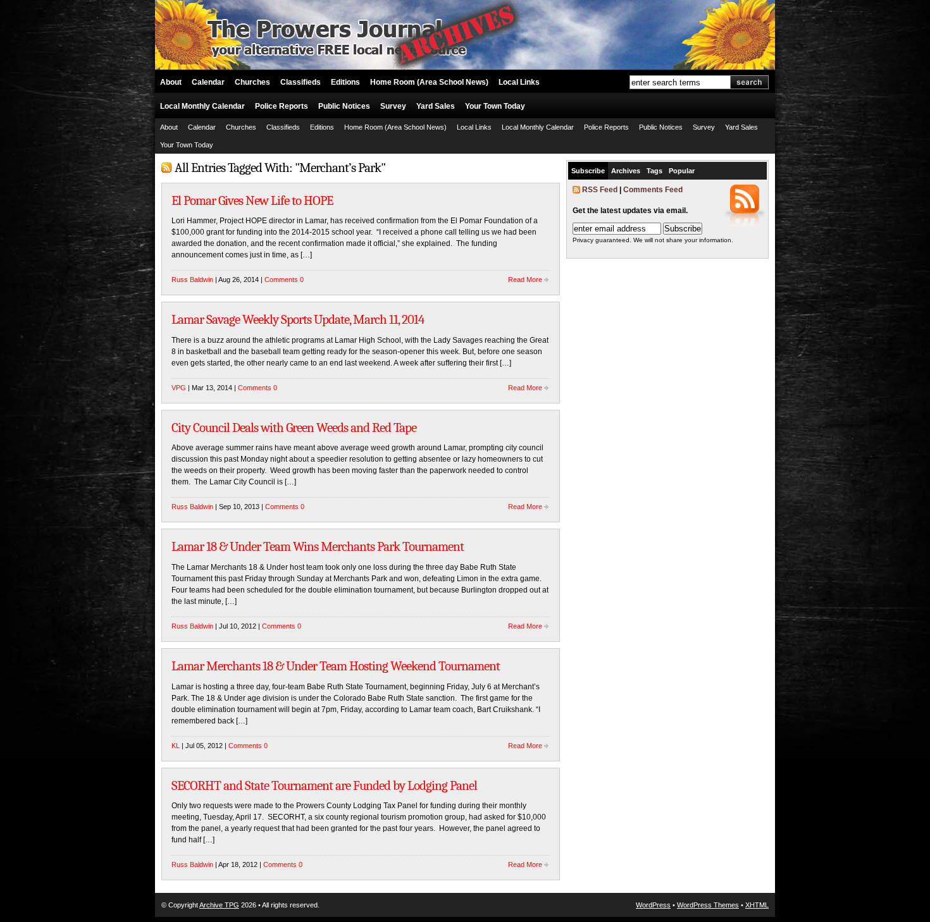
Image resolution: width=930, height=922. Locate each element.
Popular (682, 171)
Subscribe (588, 171)
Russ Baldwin (192, 279)
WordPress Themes (708, 905)
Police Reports (281, 106)
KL (175, 745)
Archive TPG (219, 905)
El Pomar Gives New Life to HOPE (252, 200)
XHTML (757, 905)
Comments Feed (653, 189)
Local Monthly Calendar (202, 106)
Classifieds (300, 82)
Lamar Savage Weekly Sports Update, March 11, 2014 (297, 319)
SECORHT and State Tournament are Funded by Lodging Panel (324, 785)
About (171, 82)
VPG (178, 387)
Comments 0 (284, 279)
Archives (625, 171)
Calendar (208, 82)
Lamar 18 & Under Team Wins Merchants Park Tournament (317, 546)
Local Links (519, 82)
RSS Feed (599, 189)
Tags (654, 171)
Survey (393, 106)
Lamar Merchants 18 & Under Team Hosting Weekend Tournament (335, 665)
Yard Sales (435, 106)
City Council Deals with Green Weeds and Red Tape (293, 427)
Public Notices (344, 106)
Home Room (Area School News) (429, 82)
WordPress (653, 905)
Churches (252, 82)
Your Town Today (495, 106)
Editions (345, 82)
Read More (525, 279)
